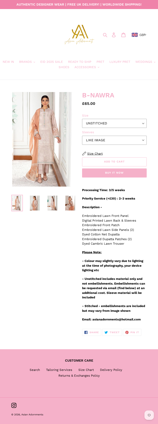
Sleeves (88, 132)
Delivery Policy (111, 370)
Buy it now (114, 172)
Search (35, 370)
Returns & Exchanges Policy (79, 375)
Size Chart (86, 370)
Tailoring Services (59, 370)
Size (85, 115)
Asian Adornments (32, 414)
